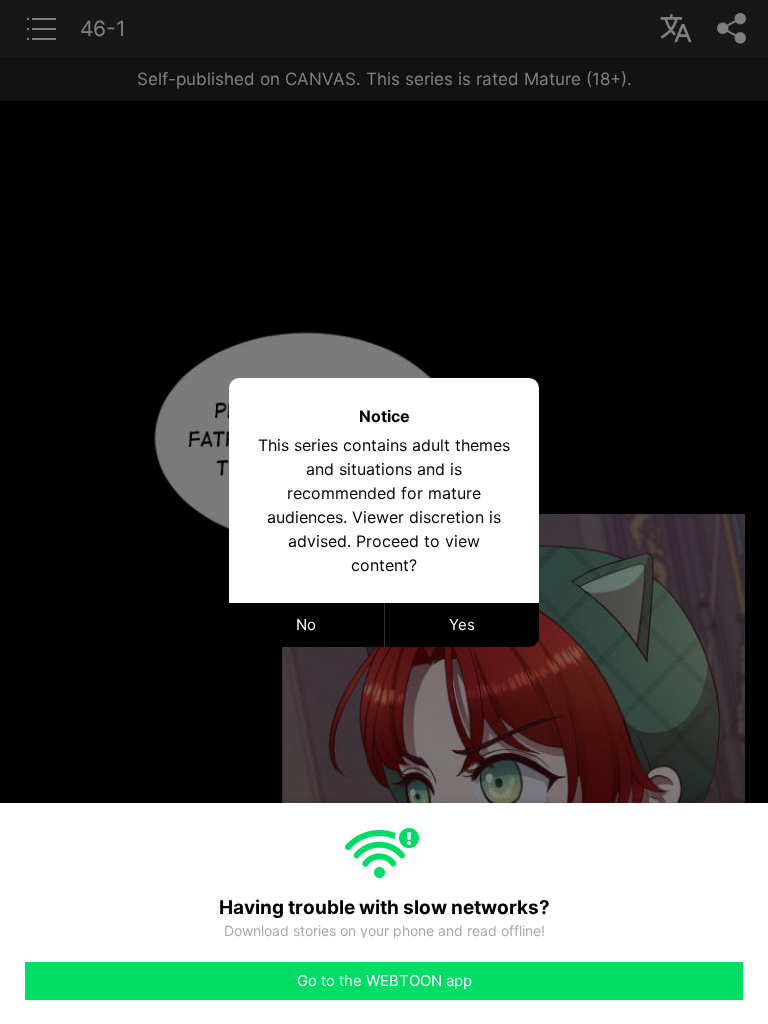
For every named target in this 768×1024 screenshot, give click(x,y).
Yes (462, 624)
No (306, 624)
